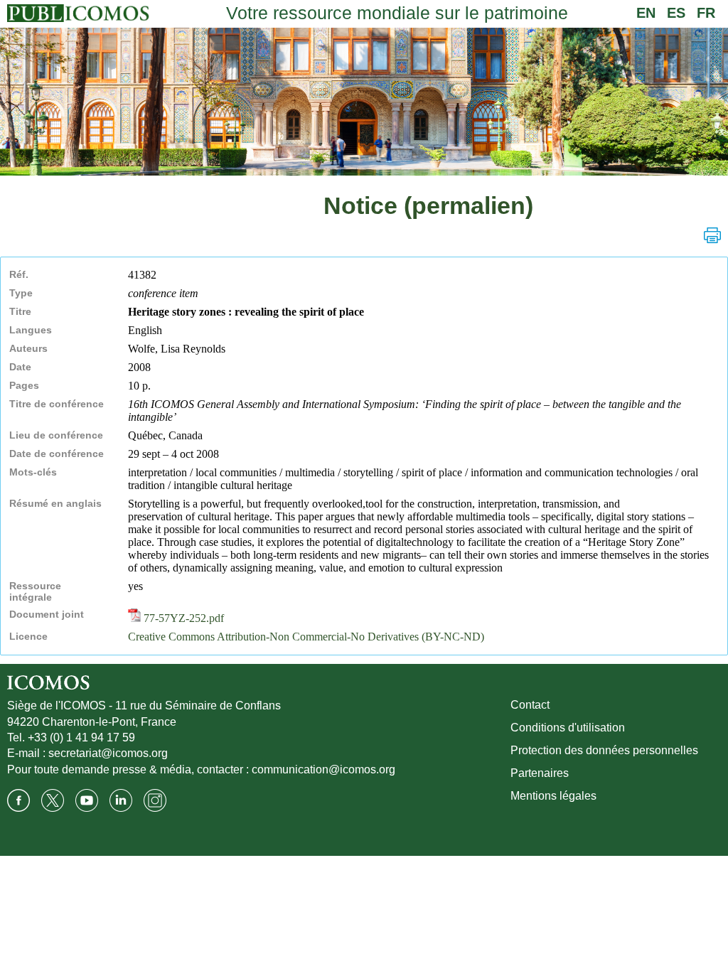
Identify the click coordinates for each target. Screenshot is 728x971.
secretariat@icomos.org (108, 753)
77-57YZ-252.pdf (182, 618)
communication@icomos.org (323, 769)
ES (676, 13)
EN (645, 13)
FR (706, 13)
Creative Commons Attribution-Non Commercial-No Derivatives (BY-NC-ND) (306, 637)
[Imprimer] (712, 235)
